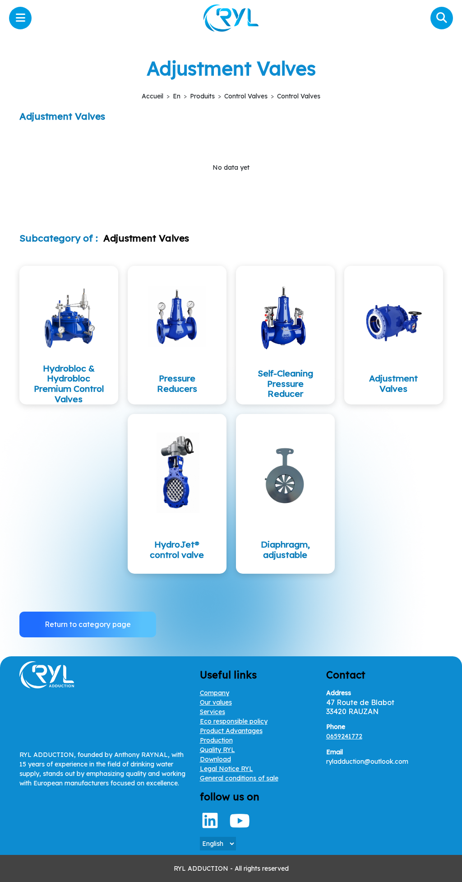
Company (214, 693)
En (176, 96)
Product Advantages (231, 731)
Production (216, 740)
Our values (216, 702)
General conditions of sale (239, 778)
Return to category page (88, 624)
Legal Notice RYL (226, 769)
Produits (202, 96)
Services (212, 712)
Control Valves (246, 96)
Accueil (152, 96)
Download (215, 759)
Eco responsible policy (234, 721)
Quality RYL (217, 750)
